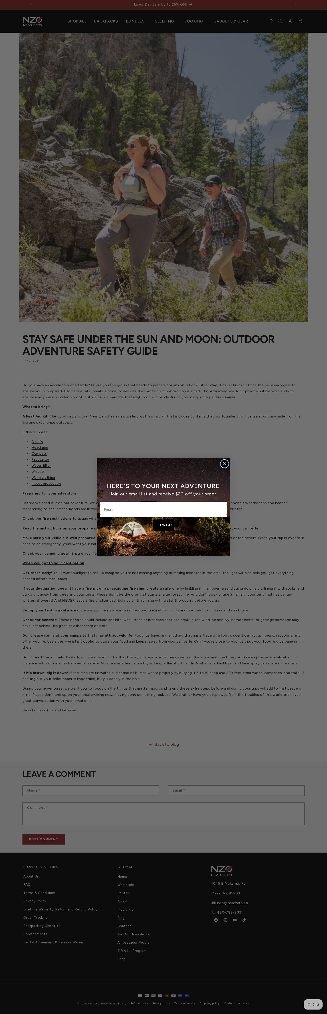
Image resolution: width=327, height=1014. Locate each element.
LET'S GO (163, 525)
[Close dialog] (224, 464)
